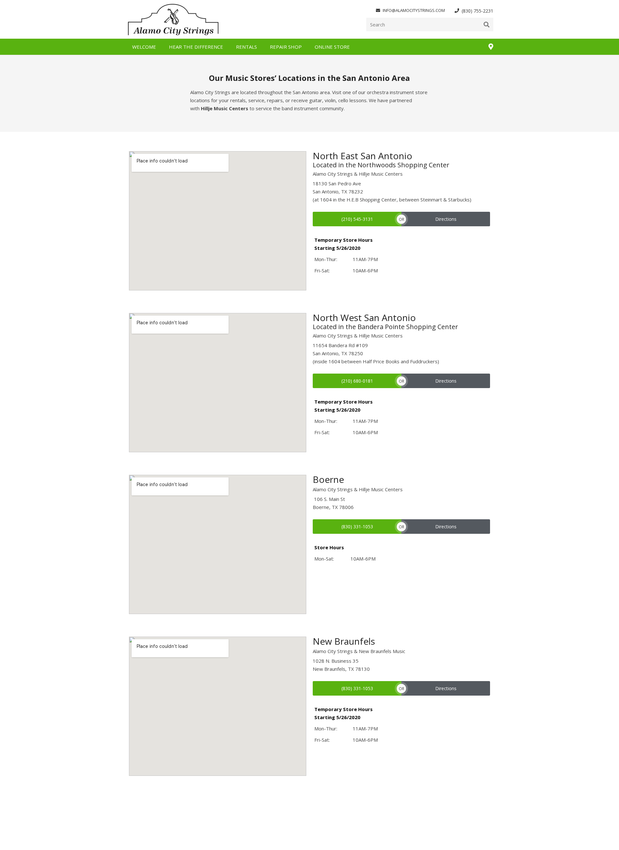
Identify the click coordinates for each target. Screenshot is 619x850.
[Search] (486, 24)
